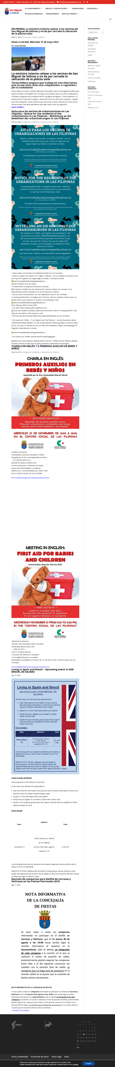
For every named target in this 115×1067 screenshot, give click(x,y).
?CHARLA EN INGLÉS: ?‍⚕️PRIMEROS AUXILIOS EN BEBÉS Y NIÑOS (44, 347)
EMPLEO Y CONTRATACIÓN (56, 9)
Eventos (35, 37)
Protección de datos (40, 1056)
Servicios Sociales (94, 78)
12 (83, 1034)
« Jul (77, 1047)
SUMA (90, 55)
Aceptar (88, 1063)
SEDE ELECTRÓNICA (69, 14)
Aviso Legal (56, 1056)
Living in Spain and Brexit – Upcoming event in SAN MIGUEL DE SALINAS (42, 670)
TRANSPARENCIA (52, 14)
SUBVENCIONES (78, 9)
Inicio (66, 1056)
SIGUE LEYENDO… (18, 107)
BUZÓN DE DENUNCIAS (34, 14)
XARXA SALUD (93, 108)
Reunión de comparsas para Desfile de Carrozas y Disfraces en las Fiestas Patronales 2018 (41, 880)
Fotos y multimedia (19, 1056)
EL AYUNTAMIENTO (32, 9)
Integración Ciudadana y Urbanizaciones (37, 122)
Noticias (42, 37)
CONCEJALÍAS (92, 9)
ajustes (75, 1065)
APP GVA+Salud (93, 92)
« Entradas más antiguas (20, 1010)
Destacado (27, 37)
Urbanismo (92, 81)
